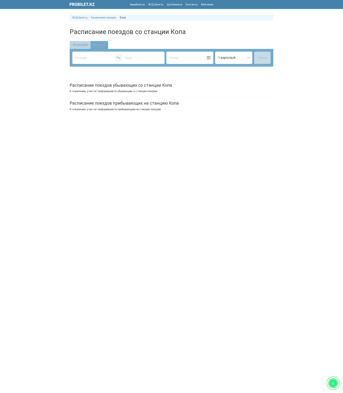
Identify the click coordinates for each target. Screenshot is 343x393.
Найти (262, 58)
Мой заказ (207, 4)
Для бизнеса (174, 4)
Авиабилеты (137, 4)
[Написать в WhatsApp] (333, 383)
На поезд (99, 45)
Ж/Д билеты (155, 4)
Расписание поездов (103, 17)
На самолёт (80, 45)
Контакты (192, 4)
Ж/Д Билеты (80, 17)
